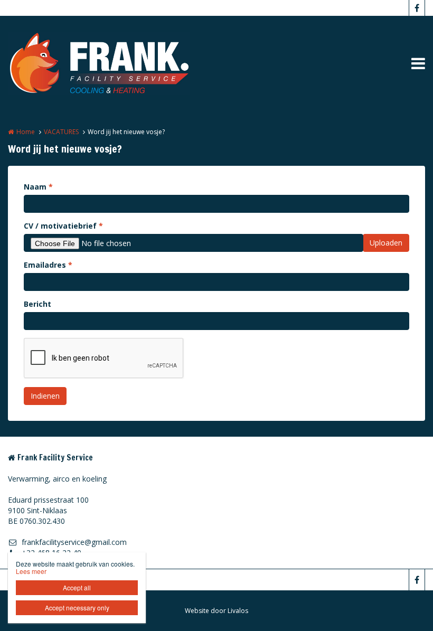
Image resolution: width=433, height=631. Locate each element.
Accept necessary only (77, 607)
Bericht (37, 304)
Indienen (45, 396)
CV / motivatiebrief (63, 226)
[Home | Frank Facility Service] (114, 63)
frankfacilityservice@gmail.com (74, 542)
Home (25, 131)
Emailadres (48, 265)
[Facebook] (417, 8)
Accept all (77, 587)
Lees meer (31, 571)
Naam (38, 187)
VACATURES (61, 131)
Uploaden (386, 243)
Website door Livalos (216, 610)
